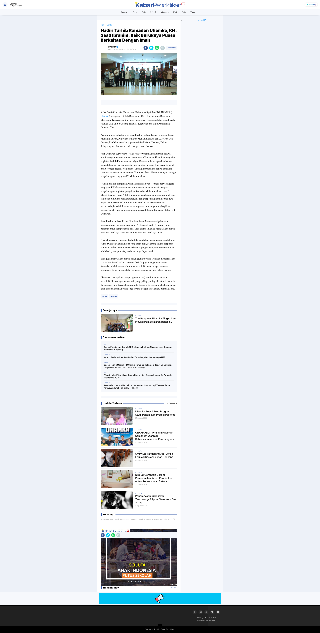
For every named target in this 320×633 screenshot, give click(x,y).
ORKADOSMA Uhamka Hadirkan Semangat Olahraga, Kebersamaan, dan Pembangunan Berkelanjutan (155, 436)
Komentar (171, 48)
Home (103, 25)
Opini (184, 12)
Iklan (214, 617)
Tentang (199, 617)
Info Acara (165, 12)
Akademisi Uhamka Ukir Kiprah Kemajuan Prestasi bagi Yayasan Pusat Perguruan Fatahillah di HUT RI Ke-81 (137, 386)
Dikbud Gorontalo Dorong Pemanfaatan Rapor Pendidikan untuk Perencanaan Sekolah (153, 478)
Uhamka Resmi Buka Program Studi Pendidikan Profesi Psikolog (155, 413)
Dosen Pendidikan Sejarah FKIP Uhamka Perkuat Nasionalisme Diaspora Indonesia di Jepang (138, 348)
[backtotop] (160, 626)
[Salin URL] (162, 48)
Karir (175, 12)
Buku (144, 12)
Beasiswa (124, 12)
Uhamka (105, 116)
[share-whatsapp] (157, 48)
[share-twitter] (151, 48)
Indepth (153, 12)
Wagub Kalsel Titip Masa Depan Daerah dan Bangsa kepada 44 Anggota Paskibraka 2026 (138, 376)
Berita (135, 12)
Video (192, 12)
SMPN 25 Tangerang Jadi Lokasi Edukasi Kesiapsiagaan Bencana (154, 455)
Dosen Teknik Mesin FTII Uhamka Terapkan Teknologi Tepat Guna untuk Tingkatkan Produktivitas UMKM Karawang (138, 366)
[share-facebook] (146, 48)
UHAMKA (202, 20)
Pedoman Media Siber (206, 620)
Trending (312, 5)
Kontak (208, 617)
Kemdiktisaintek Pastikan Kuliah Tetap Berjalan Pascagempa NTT (134, 357)
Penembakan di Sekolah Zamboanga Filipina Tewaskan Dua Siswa (155, 499)
